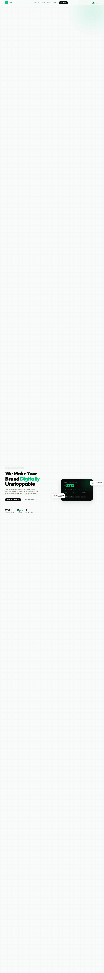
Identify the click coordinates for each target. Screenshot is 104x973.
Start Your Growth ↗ (13, 499)
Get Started (63, 2)
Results (43, 2)
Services (36, 2)
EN (93, 2)
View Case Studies (29, 499)
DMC (10, 3)
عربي (97, 2)
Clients (54, 2)
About (48, 2)
